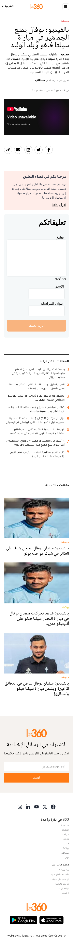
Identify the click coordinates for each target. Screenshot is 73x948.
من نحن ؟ (64, 869)
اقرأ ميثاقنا (59, 205)
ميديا (66, 843)
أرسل (36, 777)
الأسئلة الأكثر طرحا (59, 874)
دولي (66, 857)
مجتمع (65, 834)
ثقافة (66, 839)
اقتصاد (65, 829)
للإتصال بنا (63, 888)
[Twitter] (44, 806)
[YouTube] (36, 806)
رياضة (66, 848)
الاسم (59, 286)
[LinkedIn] (28, 806)
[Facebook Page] (53, 806)
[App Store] (51, 919)
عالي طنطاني (43, 80)
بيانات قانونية (62, 883)
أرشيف (65, 893)
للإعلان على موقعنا (59, 879)
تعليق (60, 237)
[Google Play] (23, 919)
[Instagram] (19, 806)
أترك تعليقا (37, 325)
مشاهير (65, 852)
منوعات (65, 21)
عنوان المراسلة (52, 303)
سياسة (65, 825)
